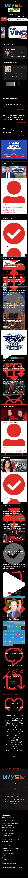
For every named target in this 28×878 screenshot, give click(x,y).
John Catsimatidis (16, 619)
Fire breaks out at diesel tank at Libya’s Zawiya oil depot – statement (13, 266)
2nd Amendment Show (18, 67)
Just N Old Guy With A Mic (18, 53)
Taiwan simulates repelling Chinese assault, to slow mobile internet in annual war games (14, 292)
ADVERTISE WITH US (4, 19)
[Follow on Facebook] (15, 1)
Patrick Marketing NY (17, 867)
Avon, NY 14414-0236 (7, 830)
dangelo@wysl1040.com (8, 850)
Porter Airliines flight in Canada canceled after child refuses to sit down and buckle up (13, 305)
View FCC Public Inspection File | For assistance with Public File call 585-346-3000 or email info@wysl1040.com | (14, 799)
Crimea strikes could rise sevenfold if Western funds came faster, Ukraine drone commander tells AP (14, 279)
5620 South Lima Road (7, 829)
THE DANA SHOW (17, 73)
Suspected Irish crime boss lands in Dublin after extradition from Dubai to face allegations (14, 319)
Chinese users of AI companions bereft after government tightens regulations (13, 381)
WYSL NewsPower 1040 (8, 827)
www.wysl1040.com (7, 841)
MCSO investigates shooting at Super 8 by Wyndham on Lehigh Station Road (13, 130)
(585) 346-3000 (9, 833)
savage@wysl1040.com (8, 855)
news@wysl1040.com (7, 845)
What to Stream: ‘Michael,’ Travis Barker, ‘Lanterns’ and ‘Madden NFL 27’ (14, 395)
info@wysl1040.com (7, 859)
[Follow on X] (12, 1)
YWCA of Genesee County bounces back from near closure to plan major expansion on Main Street (14, 117)
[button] (5, 628)
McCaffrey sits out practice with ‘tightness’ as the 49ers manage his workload (14, 368)
